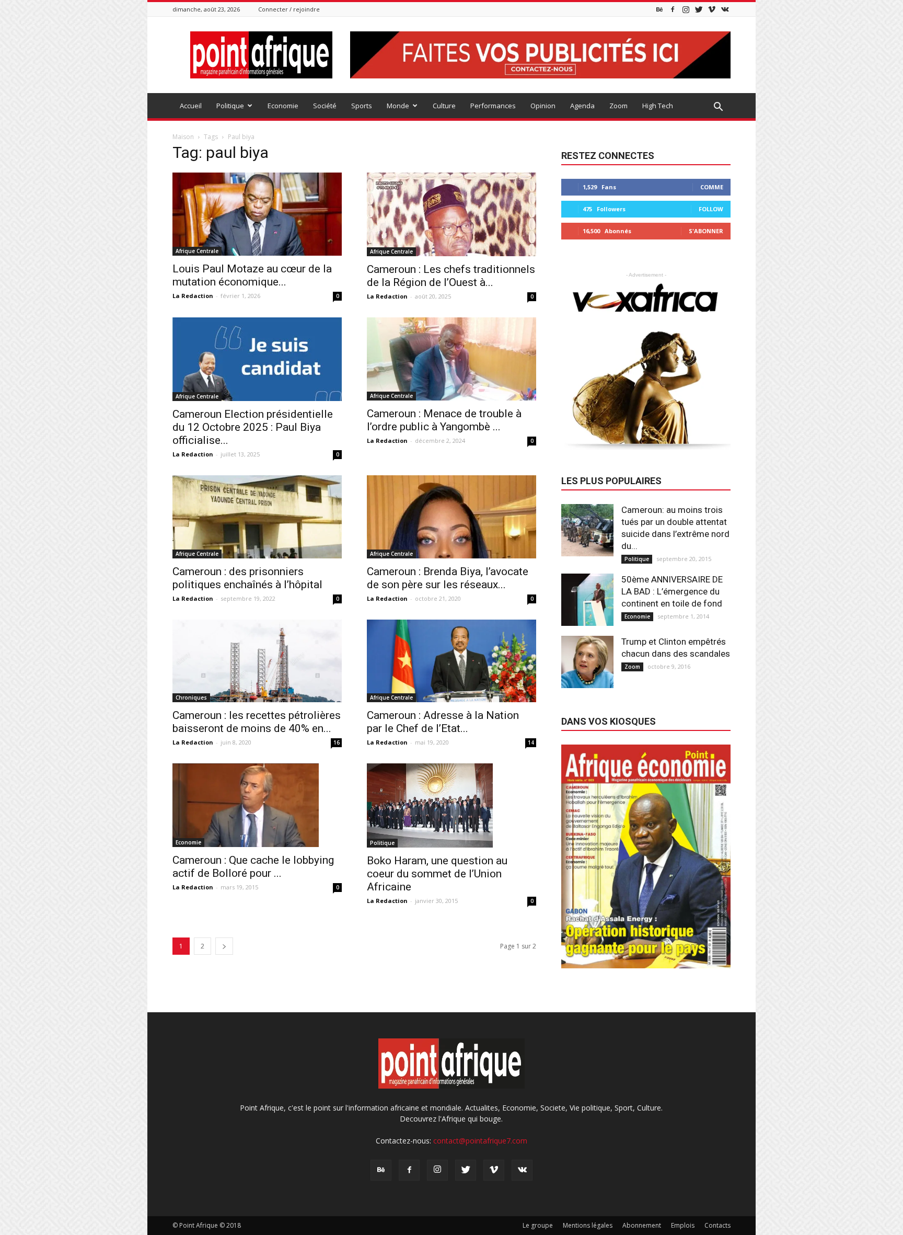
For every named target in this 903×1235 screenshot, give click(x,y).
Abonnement (641, 1225)
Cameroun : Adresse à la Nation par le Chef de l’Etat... (443, 722)
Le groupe (538, 1225)
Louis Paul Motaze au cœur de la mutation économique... (252, 275)
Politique (230, 105)
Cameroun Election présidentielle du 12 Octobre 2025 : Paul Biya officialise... (252, 427)
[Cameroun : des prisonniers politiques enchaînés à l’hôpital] (257, 516)
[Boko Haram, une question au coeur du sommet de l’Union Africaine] (451, 805)
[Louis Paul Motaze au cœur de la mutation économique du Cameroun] (257, 214)
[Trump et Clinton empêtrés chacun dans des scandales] (587, 662)
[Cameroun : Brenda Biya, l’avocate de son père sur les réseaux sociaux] (451, 516)
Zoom (618, 105)
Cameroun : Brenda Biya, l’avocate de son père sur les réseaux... (447, 578)
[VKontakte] (725, 9)
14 (531, 742)
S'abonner (706, 231)
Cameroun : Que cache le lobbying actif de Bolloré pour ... (253, 866)
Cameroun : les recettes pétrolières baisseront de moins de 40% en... (256, 722)
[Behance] (659, 9)
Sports (361, 105)
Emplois (682, 1225)
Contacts (717, 1225)
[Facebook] (672, 9)
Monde (398, 105)
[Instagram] (685, 9)
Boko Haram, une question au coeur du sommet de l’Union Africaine (437, 873)
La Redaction (192, 296)
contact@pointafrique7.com (480, 1141)
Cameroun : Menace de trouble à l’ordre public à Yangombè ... (444, 420)
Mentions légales (587, 1225)
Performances (493, 105)
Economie (283, 105)
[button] (718, 107)
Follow (711, 209)
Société (325, 105)
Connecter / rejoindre (289, 9)
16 (336, 742)
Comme (711, 187)
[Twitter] (698, 9)
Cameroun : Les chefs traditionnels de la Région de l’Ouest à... (451, 276)
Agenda (582, 105)
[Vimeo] (711, 9)
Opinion (542, 105)
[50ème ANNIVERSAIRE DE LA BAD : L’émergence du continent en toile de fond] (587, 600)
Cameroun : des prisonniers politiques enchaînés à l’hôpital (247, 578)
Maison (183, 136)
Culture (444, 105)
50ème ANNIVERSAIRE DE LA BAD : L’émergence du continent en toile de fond (672, 591)
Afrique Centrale (197, 251)
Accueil (191, 105)
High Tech (657, 105)
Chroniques (191, 697)
